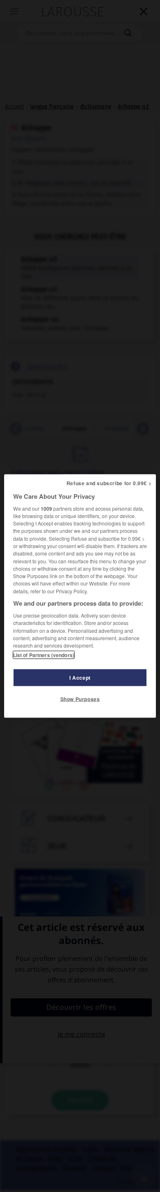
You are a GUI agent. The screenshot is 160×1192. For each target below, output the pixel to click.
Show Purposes (80, 699)
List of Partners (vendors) (43, 655)
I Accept (80, 677)
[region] (80, 596)
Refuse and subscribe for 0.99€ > (109, 482)
